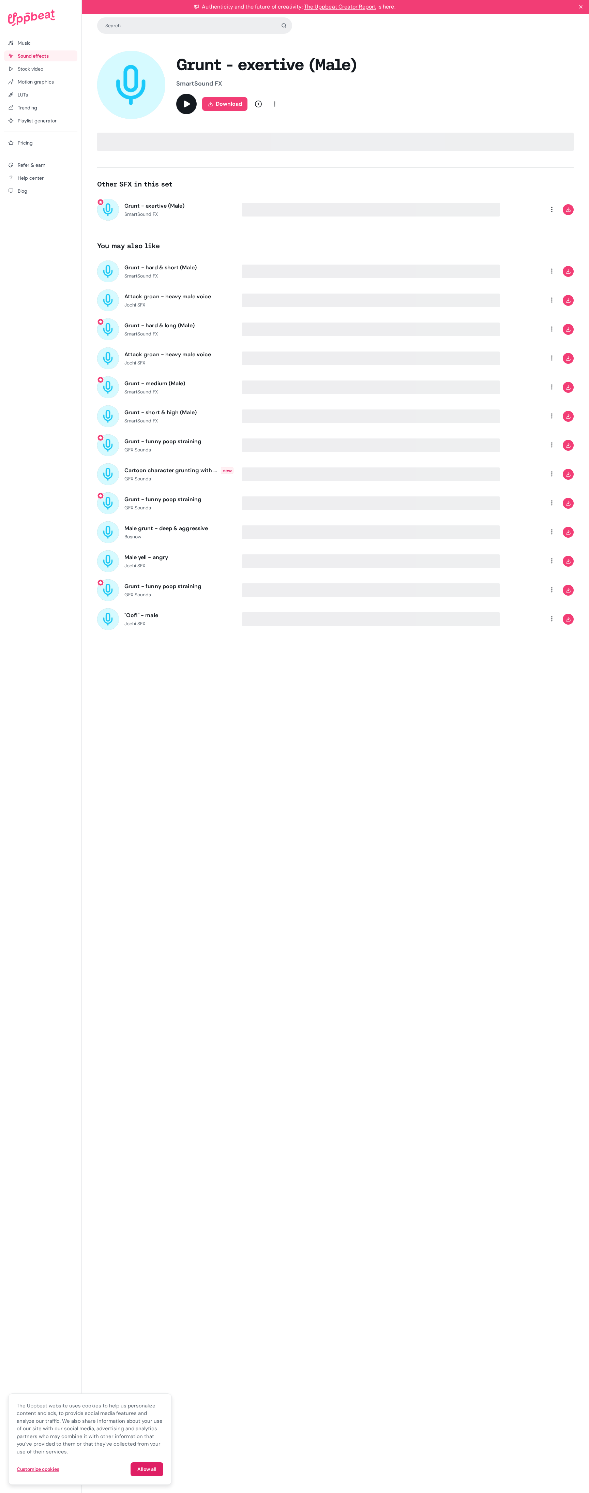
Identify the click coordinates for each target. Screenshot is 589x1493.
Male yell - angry (146, 557)
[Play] (186, 104)
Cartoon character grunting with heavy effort (171, 470)
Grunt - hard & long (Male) (159, 325)
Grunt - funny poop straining (162, 441)
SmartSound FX (199, 83)
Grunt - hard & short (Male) (160, 267)
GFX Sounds (137, 450)
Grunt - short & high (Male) (160, 412)
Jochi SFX (134, 305)
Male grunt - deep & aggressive (166, 528)
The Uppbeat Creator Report (340, 6)
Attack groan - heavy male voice (167, 296)
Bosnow (132, 537)
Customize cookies (38, 1469)
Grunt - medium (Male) (154, 383)
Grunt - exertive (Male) (154, 205)
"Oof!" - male (141, 615)
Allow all (146, 1469)
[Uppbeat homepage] (40, 18)
